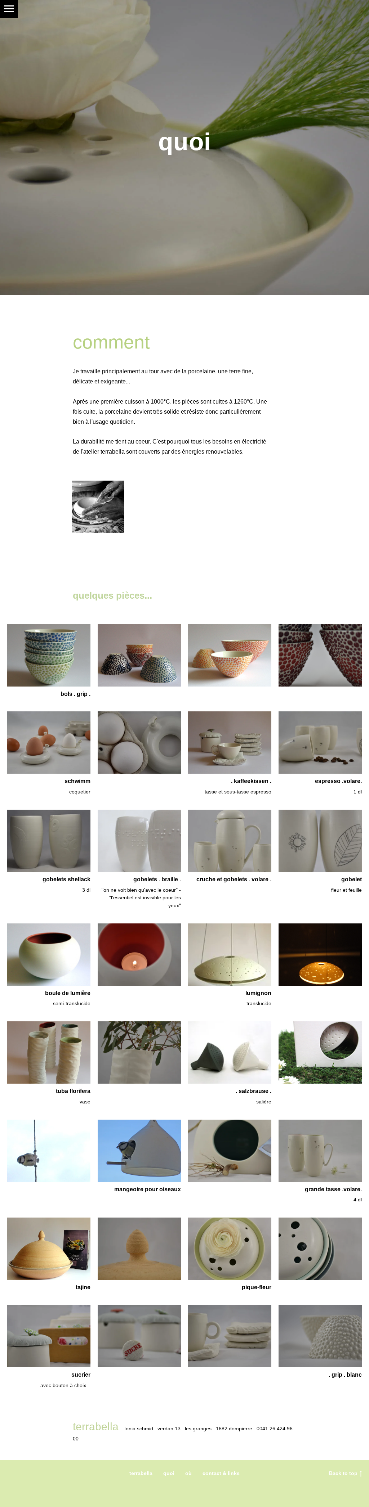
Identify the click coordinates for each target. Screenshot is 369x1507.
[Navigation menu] (9, 9)
